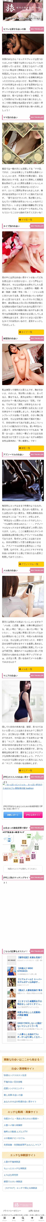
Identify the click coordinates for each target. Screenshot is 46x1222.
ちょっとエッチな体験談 (15, 1168)
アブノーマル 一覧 (29, 564)
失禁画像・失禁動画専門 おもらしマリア (22, 1145)
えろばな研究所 (11, 1175)
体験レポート (13, 815)
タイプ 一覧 (26, 332)
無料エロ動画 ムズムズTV (15, 1132)
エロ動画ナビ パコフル (14, 1138)
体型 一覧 (25, 448)
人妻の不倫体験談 (12, 1162)
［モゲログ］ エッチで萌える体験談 (20, 1188)
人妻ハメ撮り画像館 (13, 1125)
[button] (41, 664)
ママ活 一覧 (26, 220)
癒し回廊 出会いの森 (13, 1095)
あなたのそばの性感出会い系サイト (20, 1101)
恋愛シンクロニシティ (14, 1088)
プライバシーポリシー (12, 1211)
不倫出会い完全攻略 (13, 1082)
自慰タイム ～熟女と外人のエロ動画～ (21, 1118)
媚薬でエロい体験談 (13, 1181)
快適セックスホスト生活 (15, 1075)
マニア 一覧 (26, 770)
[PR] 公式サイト (33, 815)
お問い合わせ (34, 1211)
